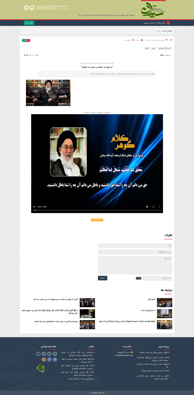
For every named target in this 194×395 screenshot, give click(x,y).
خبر (111, 15)
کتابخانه (97, 15)
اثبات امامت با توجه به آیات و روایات (154, 370)
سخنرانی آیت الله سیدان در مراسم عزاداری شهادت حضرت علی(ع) (77, 354)
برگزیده (121, 15)
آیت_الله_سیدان (165, 48)
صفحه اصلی (129, 15)
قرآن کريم (28, 22)
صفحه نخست (166, 31)
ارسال (103, 278)
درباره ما (90, 15)
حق (153, 48)
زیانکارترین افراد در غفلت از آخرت (80, 378)
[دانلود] (97, 219)
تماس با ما (82, 15)
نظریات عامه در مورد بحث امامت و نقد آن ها (152, 366)
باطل (147, 48)
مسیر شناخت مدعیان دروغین (154, 23)
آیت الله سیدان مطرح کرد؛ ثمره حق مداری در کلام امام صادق (77, 374)
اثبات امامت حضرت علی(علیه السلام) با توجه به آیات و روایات (152, 359)
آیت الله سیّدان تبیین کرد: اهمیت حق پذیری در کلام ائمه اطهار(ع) (77, 367)
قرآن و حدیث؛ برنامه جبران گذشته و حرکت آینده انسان (152, 377)
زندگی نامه (104, 15)
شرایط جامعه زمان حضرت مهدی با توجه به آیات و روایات (77, 360)
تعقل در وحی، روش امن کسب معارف (154, 352)
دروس (115, 15)
